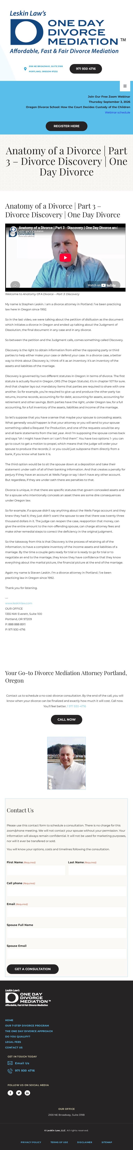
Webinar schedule (117, 112)
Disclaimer (84, 1142)
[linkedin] (27, 1093)
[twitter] (19, 1093)
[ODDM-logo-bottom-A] (28, 990)
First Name (21, 862)
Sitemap (107, 1142)
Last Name (82, 862)
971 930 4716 (25, 1070)
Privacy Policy (31, 1142)
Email (17, 904)
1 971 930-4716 (76, 706)
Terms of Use (59, 1142)
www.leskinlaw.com (18, 603)
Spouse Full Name (20, 925)
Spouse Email (16, 945)
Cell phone (21, 883)
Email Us (22, 1063)
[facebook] (10, 1093)
